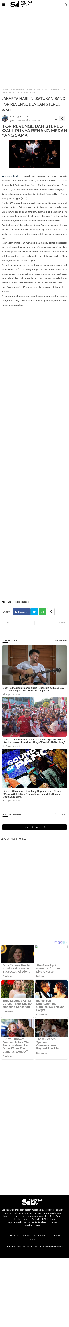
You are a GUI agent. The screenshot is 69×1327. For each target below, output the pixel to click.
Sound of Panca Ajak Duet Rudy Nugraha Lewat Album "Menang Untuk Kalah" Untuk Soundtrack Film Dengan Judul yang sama (32, 794)
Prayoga (59, 1247)
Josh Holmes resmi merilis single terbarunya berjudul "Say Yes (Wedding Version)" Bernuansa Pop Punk (33, 689)
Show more (61, 640)
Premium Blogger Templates (34, 1253)
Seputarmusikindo (10, 176)
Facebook (23, 612)
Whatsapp (42, 611)
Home (5, 89)
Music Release (17, 89)
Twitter (34, 611)
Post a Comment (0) (35, 827)
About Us (14, 1235)
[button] (66, 4)
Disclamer (55, 1235)
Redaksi (26, 1235)
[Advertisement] (34, 47)
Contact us (40, 1235)
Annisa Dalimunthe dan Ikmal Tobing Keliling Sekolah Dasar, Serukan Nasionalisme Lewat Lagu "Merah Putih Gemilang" (34, 741)
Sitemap (34, 1239)
